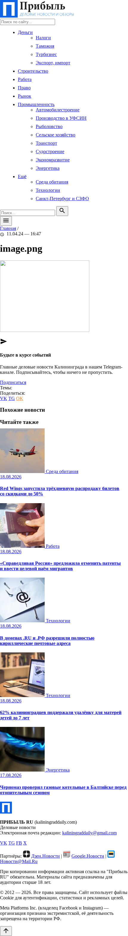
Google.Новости (87, 856)
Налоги (43, 37)
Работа (25, 79)
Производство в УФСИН (61, 118)
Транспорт (46, 143)
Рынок (24, 96)
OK (19, 398)
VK (3, 398)
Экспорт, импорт (53, 62)
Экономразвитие (53, 159)
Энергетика (48, 168)
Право (24, 87)
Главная (8, 228)
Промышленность (36, 104)
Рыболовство (49, 126)
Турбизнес (46, 54)
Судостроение (50, 151)
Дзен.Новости (45, 856)
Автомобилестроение (57, 109)
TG (11, 398)
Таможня (45, 46)
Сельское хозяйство (55, 134)
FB (19, 842)
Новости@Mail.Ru (19, 861)
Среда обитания (52, 181)
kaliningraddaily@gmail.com (89, 832)
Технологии (48, 190)
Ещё (22, 176)
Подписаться (13, 382)
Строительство (33, 71)
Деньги (25, 32)
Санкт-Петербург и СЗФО (62, 198)
